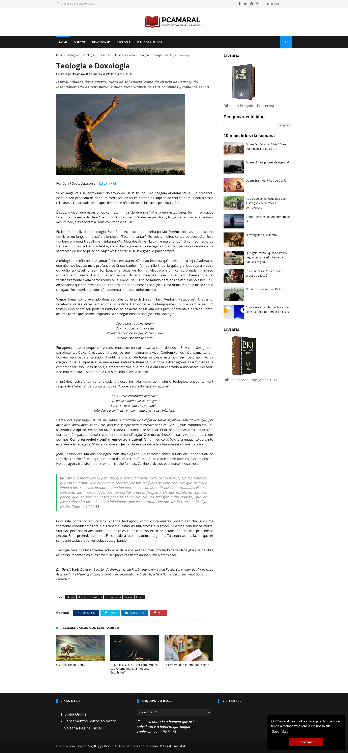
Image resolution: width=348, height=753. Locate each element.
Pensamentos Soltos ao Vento (90, 721)
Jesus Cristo (104, 55)
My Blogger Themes (101, 746)
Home (63, 42)
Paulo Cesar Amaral (147, 746)
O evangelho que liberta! (261, 235)
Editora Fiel (107, 183)
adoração (72, 55)
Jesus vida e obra (125, 55)
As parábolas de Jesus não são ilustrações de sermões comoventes (266, 203)
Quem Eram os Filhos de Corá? (266, 180)
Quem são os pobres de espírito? (267, 162)
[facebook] (240, 4)
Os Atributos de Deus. (70, 665)
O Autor (80, 42)
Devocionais (101, 42)
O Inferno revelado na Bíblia (264, 289)
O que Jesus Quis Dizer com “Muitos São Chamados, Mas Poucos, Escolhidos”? (134, 668)
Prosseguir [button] (306, 742)
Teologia (123, 42)
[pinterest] (251, 4)
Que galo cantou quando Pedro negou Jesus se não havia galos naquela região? (266, 257)
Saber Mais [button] (280, 731)
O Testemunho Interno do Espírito (187, 665)
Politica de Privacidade (173, 746)
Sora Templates (78, 746)
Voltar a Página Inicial (83, 728)
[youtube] (257, 4)
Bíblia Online (75, 714)
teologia (157, 55)
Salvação (144, 55)
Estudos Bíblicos (149, 42)
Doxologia (88, 55)
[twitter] (245, 4)
